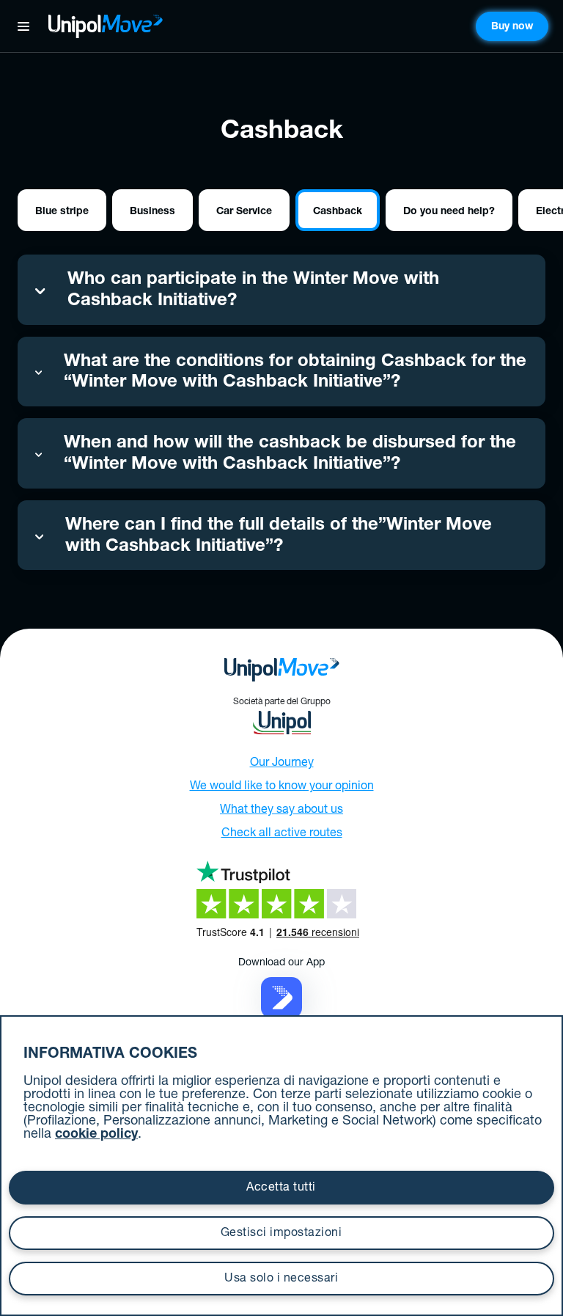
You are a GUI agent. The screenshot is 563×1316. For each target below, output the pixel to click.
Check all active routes (281, 834)
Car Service (244, 212)
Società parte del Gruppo (282, 702)
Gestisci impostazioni (281, 1234)
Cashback (337, 212)
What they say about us (281, 810)
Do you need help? (449, 212)
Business (152, 212)
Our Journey (282, 764)
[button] (281, 998)
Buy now (512, 27)
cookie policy (96, 1134)
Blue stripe (62, 212)
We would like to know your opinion (282, 787)
